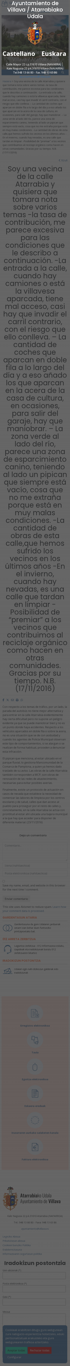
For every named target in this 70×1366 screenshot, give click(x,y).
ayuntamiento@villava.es (35, 76)
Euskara (53, 53)
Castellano (19, 53)
